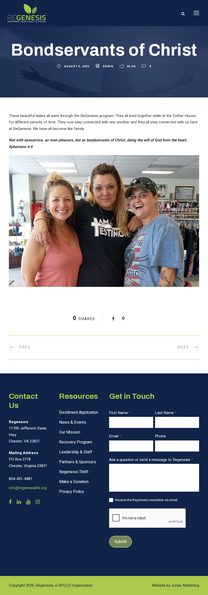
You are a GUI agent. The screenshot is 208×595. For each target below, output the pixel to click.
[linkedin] (19, 502)
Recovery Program (75, 442)
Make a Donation (74, 482)
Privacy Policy (71, 492)
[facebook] (10, 502)
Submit (120, 542)
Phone (160, 436)
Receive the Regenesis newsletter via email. (146, 500)
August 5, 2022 (76, 66)
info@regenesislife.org (28, 488)
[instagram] (38, 502)
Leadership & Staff (75, 452)
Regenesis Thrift (73, 472)
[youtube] (28, 502)
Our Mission (69, 432)
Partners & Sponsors (77, 462)
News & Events (72, 422)
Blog (131, 66)
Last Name (166, 413)
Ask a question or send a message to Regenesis (151, 459)
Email (115, 436)
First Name (120, 413)
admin (108, 66)
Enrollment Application (78, 412)
